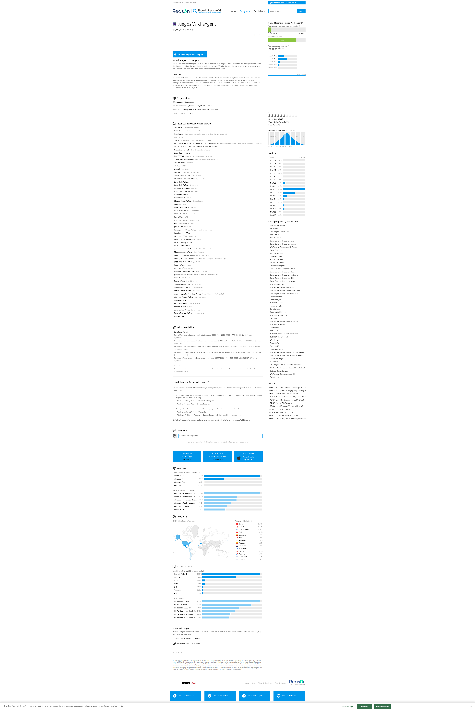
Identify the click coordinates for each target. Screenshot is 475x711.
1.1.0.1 (272, 186)
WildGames (274, 340)
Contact (283, 683)
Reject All (364, 706)
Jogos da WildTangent (278, 312)
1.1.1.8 (272, 179)
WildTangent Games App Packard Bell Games (287, 352)
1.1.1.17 (273, 170)
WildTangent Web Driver (279, 315)
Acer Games (274, 234)
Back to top (176, 652)
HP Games (274, 228)
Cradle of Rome (276, 296)
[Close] (471, 706)
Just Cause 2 (275, 330)
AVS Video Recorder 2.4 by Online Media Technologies (296, 397)
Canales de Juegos (277, 358)
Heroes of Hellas (276, 306)
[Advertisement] (287, 91)
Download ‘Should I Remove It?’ (284, 2)
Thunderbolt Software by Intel (287, 393)
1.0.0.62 (273, 215)
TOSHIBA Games (276, 303)
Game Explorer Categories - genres (283, 244)
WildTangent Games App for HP (282, 287)
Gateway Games (276, 256)
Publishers (259, 11)
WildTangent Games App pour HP (282, 374)
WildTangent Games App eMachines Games (286, 355)
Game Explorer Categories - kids (282, 278)
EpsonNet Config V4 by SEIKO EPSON (290, 400)
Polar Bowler (274, 327)
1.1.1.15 (273, 173)
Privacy (260, 683)
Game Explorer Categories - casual (283, 281)
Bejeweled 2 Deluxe (277, 324)
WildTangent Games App (279, 231)
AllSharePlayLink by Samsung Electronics (291, 418)
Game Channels (276, 250)
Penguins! (273, 318)
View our (289, 696)
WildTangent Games (277, 225)
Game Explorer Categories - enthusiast (284, 275)
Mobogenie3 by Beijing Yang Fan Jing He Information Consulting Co (301, 390)
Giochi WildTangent (277, 265)
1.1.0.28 (273, 183)
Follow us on (220, 696)
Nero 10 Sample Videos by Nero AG (289, 406)
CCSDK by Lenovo (283, 409)
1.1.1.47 (273, 160)
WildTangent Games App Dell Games (284, 293)
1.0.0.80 (273, 205)
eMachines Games (277, 262)
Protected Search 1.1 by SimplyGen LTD (291, 387)
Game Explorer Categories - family (283, 272)
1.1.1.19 (273, 167)
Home (232, 11)
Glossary (246, 683)
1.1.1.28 (273, 163)
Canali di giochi (275, 309)
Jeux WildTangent (276, 253)
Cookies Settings (347, 706)
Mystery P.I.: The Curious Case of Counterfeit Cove (289, 368)
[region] (237, 706)
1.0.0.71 (273, 208)
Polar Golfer (274, 343)
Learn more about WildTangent (188, 643)
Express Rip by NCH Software (287, 415)
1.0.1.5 (272, 199)
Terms (253, 683)
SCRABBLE (274, 361)
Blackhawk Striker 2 (277, 349)
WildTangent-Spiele (277, 284)
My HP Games (275, 238)
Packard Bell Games (277, 259)
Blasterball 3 (274, 346)
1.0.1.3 (272, 202)
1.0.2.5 (272, 196)
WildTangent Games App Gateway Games (285, 364)
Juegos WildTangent (284, 403)
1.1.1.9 (272, 176)
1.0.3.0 (272, 192)
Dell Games (274, 377)
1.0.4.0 (272, 189)
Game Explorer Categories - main (282, 241)
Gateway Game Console (279, 371)
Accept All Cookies (382, 706)
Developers (268, 683)
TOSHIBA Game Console (279, 337)
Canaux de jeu (275, 299)
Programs (245, 11)
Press (276, 683)
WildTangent (186, 30)
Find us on (185, 696)
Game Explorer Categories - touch (283, 269)
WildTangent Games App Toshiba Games (285, 290)
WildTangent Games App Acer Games (284, 321)
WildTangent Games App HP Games (283, 247)
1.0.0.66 (273, 212)
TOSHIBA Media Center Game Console (284, 334)
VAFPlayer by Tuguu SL (284, 412)
